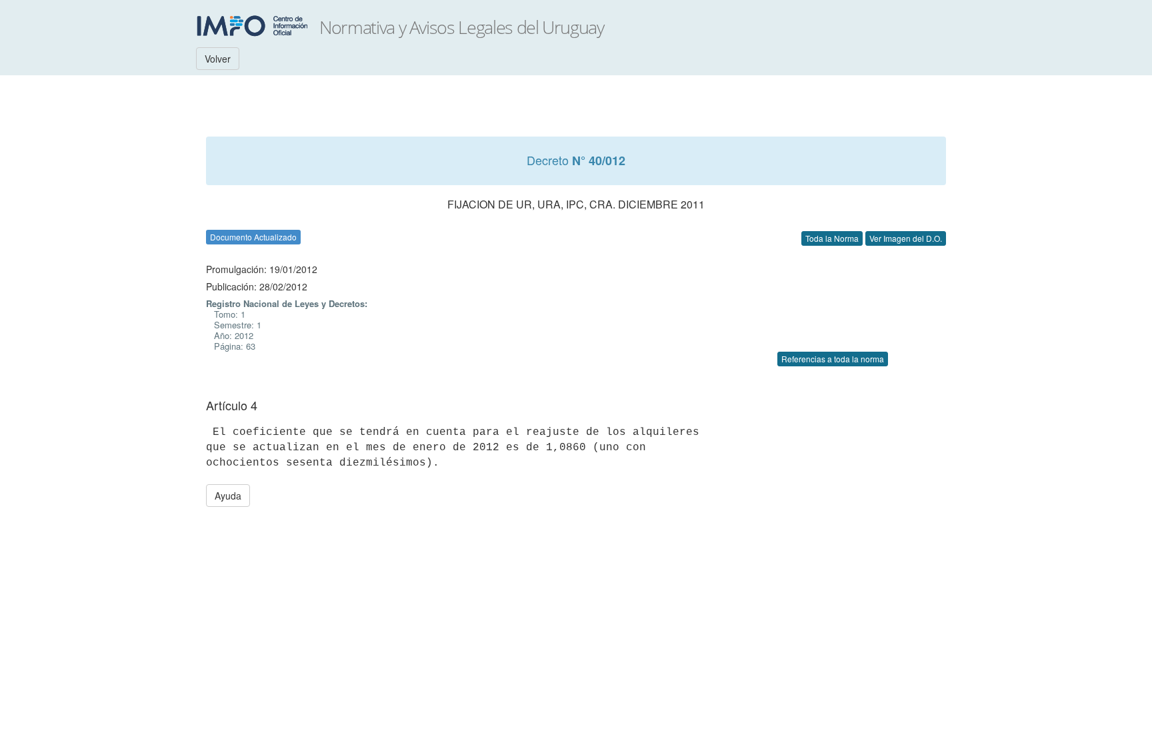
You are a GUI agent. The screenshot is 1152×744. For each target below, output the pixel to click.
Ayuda (228, 495)
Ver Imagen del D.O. (905, 238)
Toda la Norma (832, 238)
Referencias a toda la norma (832, 358)
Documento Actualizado (253, 236)
